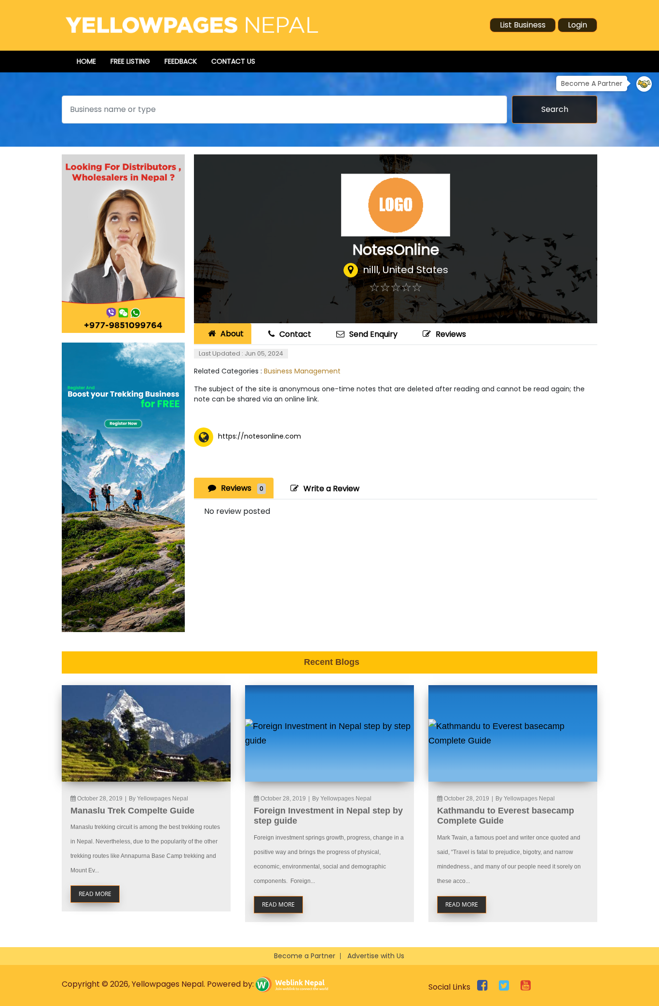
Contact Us (233, 61)
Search (554, 109)
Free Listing (130, 61)
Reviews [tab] (242, 488)
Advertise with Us (375, 956)
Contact (295, 334)
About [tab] (232, 333)
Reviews (451, 334)
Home (86, 61)
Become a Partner (304, 956)
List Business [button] (523, 24)
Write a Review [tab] (331, 488)
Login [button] (577, 24)
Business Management (302, 371)
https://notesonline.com (259, 436)
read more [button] (95, 894)
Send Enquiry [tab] (373, 334)
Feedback (181, 61)
